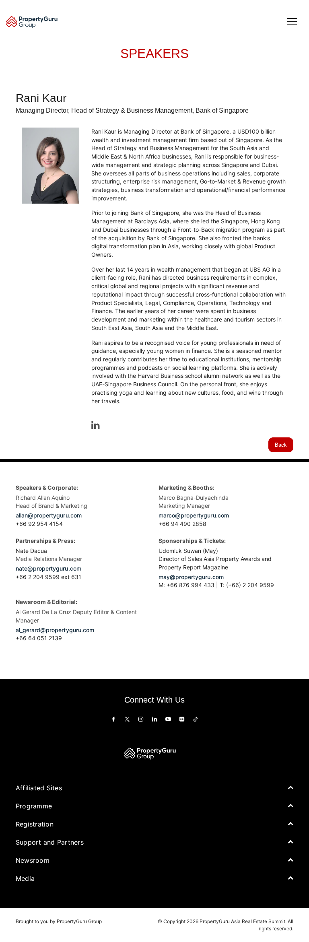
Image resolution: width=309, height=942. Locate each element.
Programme (34, 806)
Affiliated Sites (39, 788)
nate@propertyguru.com (48, 568)
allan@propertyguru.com (49, 515)
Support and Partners (50, 842)
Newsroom (32, 860)
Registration (35, 824)
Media (25, 878)
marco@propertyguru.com (194, 515)
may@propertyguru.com (191, 576)
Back (281, 445)
